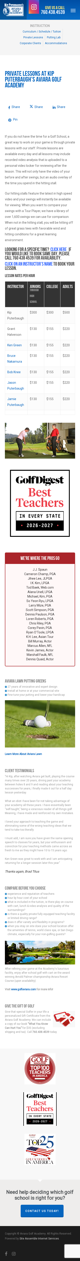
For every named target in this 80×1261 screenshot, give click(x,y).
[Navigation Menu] (73, 10)
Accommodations (56, 43)
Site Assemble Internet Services (39, 1238)
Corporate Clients (30, 43)
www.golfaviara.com (23, 989)
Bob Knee (14, 372)
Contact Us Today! (42, 1211)
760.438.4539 (53, 12)
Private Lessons (33, 37)
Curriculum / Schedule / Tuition (42, 31)
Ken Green (14, 345)
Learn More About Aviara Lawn (23, 754)
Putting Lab (53, 37)
